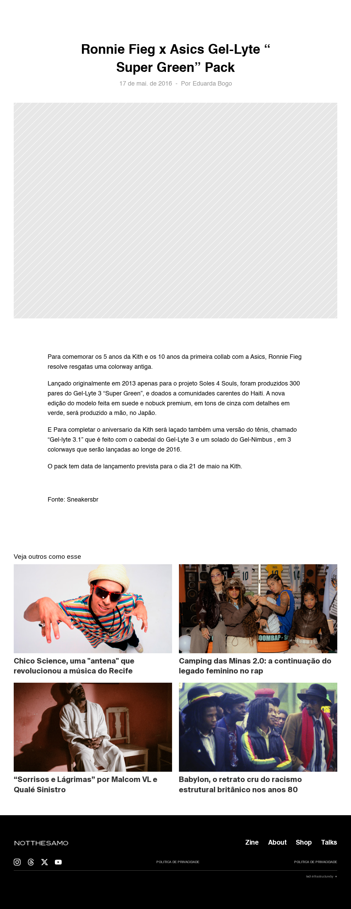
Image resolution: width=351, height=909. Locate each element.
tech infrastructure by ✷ (321, 876)
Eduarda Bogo (212, 84)
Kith (235, 467)
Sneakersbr (82, 500)
